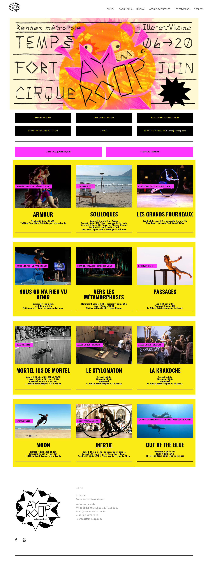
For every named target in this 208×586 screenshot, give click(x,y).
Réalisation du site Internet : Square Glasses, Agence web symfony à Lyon (104, 570)
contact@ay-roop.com (89, 518)
